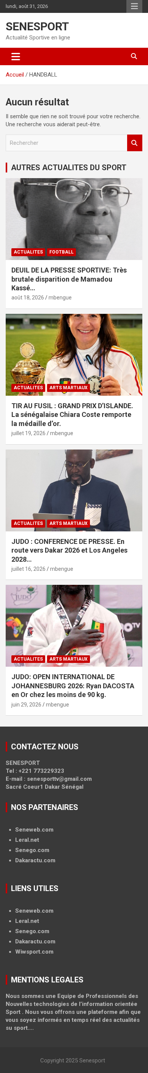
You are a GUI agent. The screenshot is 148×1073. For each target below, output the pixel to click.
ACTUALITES (28, 252)
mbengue (60, 297)
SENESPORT (37, 26)
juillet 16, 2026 (28, 569)
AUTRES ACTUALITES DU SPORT (68, 167)
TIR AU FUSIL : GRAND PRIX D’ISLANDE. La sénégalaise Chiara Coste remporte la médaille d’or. (72, 415)
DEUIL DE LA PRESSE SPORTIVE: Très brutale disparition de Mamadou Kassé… (69, 279)
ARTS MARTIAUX (68, 387)
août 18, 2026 (27, 297)
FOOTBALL (61, 252)
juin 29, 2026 (26, 705)
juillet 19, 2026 (28, 433)
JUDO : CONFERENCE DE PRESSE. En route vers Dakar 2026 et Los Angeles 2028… (69, 550)
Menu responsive (134, 6)
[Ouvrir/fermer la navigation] (16, 56)
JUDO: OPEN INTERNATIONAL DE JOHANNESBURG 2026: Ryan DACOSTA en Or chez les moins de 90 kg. (72, 686)
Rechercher (134, 143)
